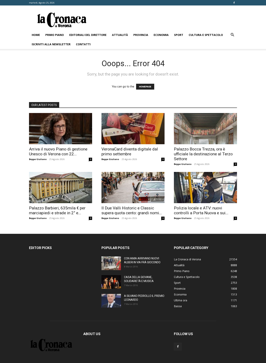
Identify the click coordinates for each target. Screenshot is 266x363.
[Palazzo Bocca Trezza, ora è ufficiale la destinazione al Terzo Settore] (205, 128)
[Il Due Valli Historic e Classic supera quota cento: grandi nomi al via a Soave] (133, 187)
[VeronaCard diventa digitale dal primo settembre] (133, 128)
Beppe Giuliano (38, 159)
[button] (232, 35)
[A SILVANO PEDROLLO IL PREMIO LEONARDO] (111, 301)
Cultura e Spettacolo (206, 35)
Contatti (83, 44)
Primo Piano (54, 35)
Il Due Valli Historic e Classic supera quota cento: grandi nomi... (131, 210)
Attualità (120, 35)
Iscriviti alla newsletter (51, 44)
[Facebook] (234, 2)
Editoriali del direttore (88, 35)
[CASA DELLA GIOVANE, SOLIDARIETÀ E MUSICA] (111, 282)
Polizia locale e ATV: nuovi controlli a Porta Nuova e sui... (201, 210)
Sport (178, 35)
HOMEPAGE (145, 86)
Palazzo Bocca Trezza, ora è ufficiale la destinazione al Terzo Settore (203, 154)
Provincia (140, 35)
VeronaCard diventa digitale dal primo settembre (129, 151)
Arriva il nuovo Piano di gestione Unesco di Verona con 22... (58, 151)
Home (36, 35)
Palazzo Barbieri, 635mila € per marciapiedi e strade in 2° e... (57, 210)
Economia (161, 35)
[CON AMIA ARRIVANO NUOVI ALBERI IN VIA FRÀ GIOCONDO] (111, 263)
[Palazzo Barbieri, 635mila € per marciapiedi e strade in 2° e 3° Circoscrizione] (60, 187)
